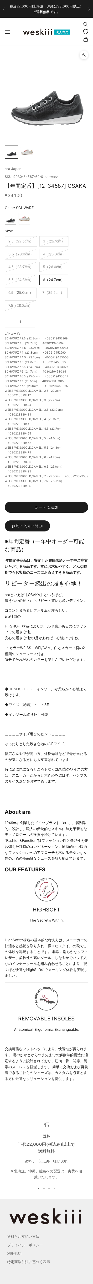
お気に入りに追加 (27, 526)
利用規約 (14, 1253)
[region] (46, 1151)
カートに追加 (46, 507)
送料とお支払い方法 (23, 1236)
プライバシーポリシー (25, 1245)
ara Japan (13, 169)
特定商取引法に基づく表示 (28, 1262)
